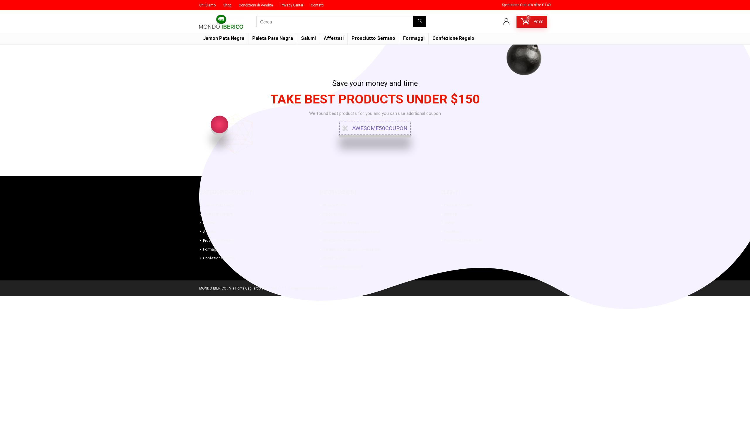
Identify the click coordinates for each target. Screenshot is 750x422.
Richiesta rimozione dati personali (352, 231)
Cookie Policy (334, 214)
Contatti (317, 5)
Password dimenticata (463, 240)
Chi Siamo (207, 5)
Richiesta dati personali (343, 267)
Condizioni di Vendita (256, 5)
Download (453, 231)
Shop (227, 5)
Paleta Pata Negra (272, 38)
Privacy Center (292, 5)
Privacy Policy (334, 205)
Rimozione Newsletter (342, 240)
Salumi (308, 38)
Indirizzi (450, 214)
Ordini (449, 223)
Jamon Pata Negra (223, 38)
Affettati (334, 38)
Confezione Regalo (453, 38)
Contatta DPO (334, 258)
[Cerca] (419, 21)
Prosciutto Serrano (373, 38)
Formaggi (414, 38)
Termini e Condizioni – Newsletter (352, 249)
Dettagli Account (458, 205)
